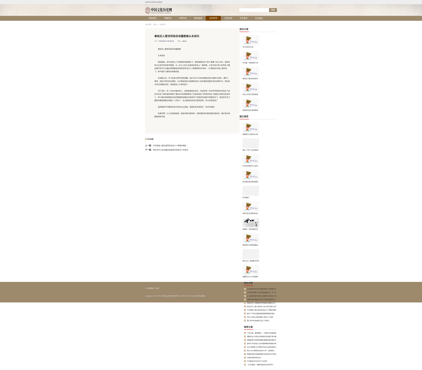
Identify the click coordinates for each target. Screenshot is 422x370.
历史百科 (228, 18)
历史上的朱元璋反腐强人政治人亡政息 (250, 94)
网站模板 (202, 296)
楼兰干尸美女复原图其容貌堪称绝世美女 (261, 313)
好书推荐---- (247, 197)
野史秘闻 (198, 18)
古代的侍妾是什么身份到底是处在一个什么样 (250, 166)
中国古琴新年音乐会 (254, 357)
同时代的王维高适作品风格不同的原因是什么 (250, 213)
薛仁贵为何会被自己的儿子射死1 (258, 320)
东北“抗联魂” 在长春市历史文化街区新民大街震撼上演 (261, 347)
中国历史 (168, 18)
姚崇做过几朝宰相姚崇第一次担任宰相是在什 (250, 245)
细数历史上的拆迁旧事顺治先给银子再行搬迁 (261, 336)
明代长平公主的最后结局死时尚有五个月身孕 (170, 150)
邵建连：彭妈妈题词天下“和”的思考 (250, 229)
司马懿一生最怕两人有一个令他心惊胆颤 (250, 63)
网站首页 (153, 18)
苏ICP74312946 (186, 296)
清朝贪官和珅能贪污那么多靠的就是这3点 (261, 299)
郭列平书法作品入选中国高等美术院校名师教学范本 (261, 344)
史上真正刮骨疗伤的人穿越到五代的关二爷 (261, 296)
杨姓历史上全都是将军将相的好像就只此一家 (261, 303)
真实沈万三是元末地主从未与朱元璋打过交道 (261, 306)
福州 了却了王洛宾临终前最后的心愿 (250, 150)
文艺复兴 (244, 18)
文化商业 (259, 18)
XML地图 (195, 296)
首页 (154, 24)
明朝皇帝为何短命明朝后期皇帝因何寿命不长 (261, 340)
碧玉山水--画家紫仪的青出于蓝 (251, 261)
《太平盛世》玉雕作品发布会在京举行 (260, 364)
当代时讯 (213, 18)
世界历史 (183, 18)
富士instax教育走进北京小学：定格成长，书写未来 (261, 351)
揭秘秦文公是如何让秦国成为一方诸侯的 (250, 134)
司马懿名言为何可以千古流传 (257, 361)
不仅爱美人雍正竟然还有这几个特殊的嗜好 (169, 146)
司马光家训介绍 (248, 47)
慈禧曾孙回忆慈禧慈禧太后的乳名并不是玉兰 (250, 110)
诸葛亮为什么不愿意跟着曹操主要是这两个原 (250, 277)
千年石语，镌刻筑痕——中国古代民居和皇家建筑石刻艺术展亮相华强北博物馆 (261, 333)
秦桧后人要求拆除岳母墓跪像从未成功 (250, 78)
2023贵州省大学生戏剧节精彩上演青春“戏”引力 (261, 289)
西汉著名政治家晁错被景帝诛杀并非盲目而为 (250, 182)
